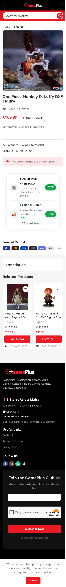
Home (6, 26)
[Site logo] (33, 5)
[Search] (60, 16)
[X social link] (17, 150)
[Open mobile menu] (4, 5)
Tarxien (22, 405)
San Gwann (9, 405)
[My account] (61, 5)
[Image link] (20, 371)
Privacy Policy (10, 447)
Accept (33, 580)
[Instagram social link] (11, 463)
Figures (19, 26)
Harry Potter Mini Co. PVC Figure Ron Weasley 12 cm (48, 317)
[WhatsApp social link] (18, 463)
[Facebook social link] (13, 150)
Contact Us (9, 435)
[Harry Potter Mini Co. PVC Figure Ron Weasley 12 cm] (49, 297)
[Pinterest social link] (21, 150)
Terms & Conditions (14, 441)
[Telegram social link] (30, 150)
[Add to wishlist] (26, 289)
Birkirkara (35, 405)
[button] (17, 339)
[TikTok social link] (24, 463)
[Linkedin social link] (26, 150)
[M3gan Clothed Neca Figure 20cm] (17, 297)
